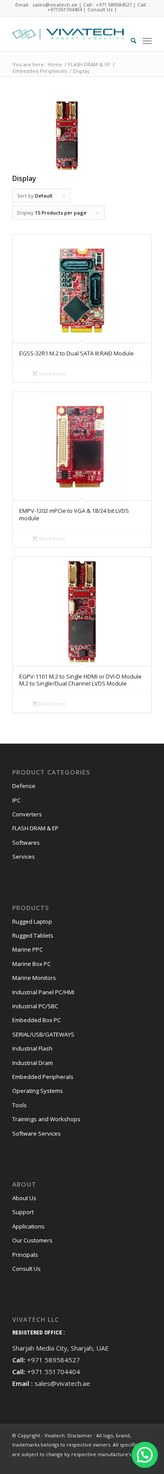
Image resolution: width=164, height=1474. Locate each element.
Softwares (26, 842)
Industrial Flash (32, 1048)
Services (23, 856)
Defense (23, 786)
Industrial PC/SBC (35, 1006)
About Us (24, 1198)
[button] (145, 1455)
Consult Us (100, 9)
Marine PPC (27, 949)
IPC (16, 800)
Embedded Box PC (36, 1020)
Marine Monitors (34, 978)
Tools (19, 1105)
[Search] (129, 40)
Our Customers (32, 1240)
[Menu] (147, 40)
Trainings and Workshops (46, 1119)
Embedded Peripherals (42, 1077)
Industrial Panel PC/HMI (43, 992)
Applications (28, 1226)
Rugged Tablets (32, 935)
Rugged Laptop (32, 921)
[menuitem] (129, 40)
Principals (25, 1255)
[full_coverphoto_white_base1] (68, 34)
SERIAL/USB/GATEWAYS (43, 1034)
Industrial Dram (32, 1063)
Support (23, 1212)
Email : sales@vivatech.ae (46, 4)
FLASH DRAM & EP (35, 828)
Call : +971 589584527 (107, 4)
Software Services (36, 1133)
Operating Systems (37, 1091)
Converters (27, 814)
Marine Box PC (31, 964)
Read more (52, 373)
